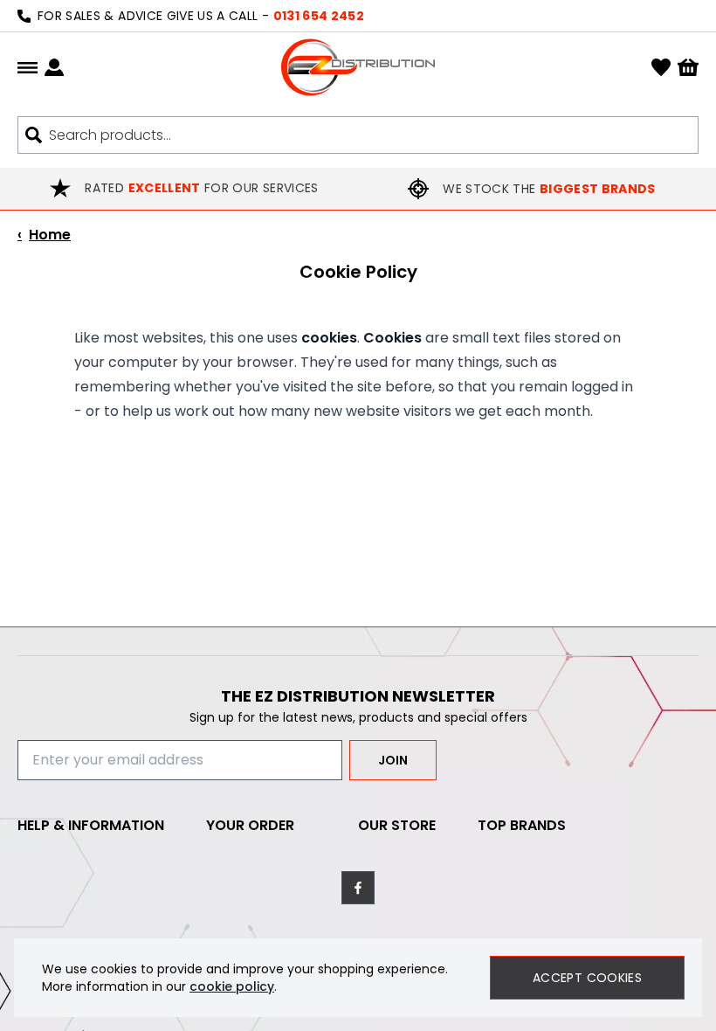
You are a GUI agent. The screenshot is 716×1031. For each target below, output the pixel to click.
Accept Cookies (587, 977)
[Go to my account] (54, 67)
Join (393, 760)
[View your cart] (688, 68)
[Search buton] (33, 135)
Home (44, 235)
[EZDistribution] (358, 67)
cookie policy (231, 986)
